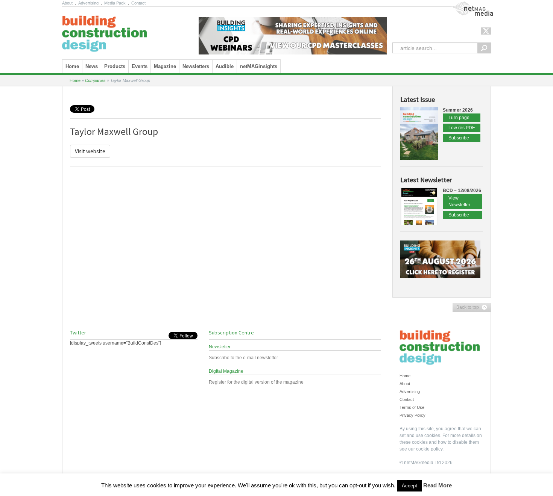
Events (139, 66)
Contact (138, 3)
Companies (95, 80)
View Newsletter (459, 201)
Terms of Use (412, 407)
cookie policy (429, 449)
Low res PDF (461, 127)
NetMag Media (466, 5)
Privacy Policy (412, 415)
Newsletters (195, 66)
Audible (225, 66)
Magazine (165, 66)
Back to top (466, 308)
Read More (437, 485)
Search (484, 47)
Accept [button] (409, 485)
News (91, 66)
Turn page (458, 117)
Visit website (90, 151)
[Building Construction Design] (104, 31)
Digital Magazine (226, 371)
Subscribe (458, 138)
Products (114, 66)
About (67, 3)
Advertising (88, 3)
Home (72, 66)
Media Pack (115, 3)
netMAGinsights (258, 66)
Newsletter (220, 346)
